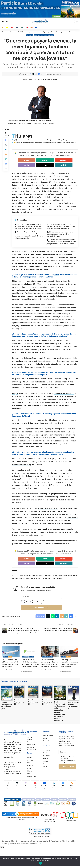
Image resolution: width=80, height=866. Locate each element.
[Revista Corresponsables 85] (19, 692)
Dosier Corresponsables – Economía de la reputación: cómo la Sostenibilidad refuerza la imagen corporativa (59, 711)
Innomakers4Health (21, 263)
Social (10, 656)
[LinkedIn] (54, 785)
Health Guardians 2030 (48, 508)
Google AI (63, 160)
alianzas (51, 575)
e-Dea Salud (37, 263)
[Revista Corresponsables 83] (33, 692)
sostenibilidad (40, 575)
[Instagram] (26, 785)
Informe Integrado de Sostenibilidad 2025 (25, 844)
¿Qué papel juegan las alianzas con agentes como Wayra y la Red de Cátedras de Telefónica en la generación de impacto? (61, 226)
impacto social (29, 578)
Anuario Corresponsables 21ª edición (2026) (6, 705)
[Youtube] (35, 785)
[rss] (72, 785)
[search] (71, 21)
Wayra (73, 182)
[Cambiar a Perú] (31, 27)
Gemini (26, 165)
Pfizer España (60, 578)
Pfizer (27, 257)
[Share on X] (33, 74)
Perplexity (63, 165)
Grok (45, 165)
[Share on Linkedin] (5, 149)
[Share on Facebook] (30, 74)
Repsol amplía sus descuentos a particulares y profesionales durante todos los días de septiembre (69, 664)
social (52, 254)
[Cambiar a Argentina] (2, 27)
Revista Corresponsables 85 (19, 702)
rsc (23, 578)
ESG (75, 575)
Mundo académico (39, 578)
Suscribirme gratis (41, 607)
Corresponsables (38, 251)
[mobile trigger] (3, 21)
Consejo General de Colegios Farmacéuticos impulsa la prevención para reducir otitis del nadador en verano (30, 664)
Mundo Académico (48, 35)
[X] (17, 785)
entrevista (15, 578)
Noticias (5, 656)
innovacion (71, 575)
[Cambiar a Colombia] (16, 27)
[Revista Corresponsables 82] (47, 692)
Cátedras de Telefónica (64, 393)
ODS (54, 578)
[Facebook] (8, 785)
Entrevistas (30, 35)
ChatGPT (45, 160)
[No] (78, 861)
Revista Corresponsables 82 (47, 702)
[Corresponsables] (40, 21)
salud (20, 578)
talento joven (48, 578)
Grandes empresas (38, 35)
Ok (40, 863)
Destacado (25, 656)
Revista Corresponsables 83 (33, 702)
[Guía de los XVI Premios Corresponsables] (73, 693)
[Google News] (44, 785)
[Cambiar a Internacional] (36, 27)
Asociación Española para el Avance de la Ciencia (53, 523)
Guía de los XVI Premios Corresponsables (73, 705)
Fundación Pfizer (50, 182)
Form (2, 847)
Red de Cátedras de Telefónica (27, 185)
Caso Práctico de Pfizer (28, 543)
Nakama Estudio (42, 841)
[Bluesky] (63, 785)
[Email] (5, 154)
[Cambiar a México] (26, 27)
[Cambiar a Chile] (12, 27)
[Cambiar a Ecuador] (21, 27)
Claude (26, 160)
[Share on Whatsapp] (53, 616)
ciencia (47, 575)
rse (25, 575)
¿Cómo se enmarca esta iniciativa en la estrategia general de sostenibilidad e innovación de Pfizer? (60, 234)
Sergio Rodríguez (41, 203)
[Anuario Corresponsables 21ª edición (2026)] (6, 693)
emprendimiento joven (61, 575)
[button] (36, 74)
